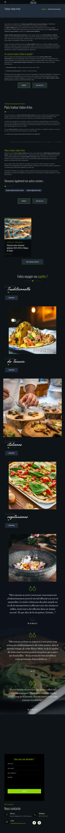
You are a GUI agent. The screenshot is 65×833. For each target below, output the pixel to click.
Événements (19, 242)
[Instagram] (39, 823)
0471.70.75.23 (43, 816)
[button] (24, 85)
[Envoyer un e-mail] (18, 821)
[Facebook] (34, 823)
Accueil (44, 9)
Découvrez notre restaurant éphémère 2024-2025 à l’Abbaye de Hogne (17, 248)
